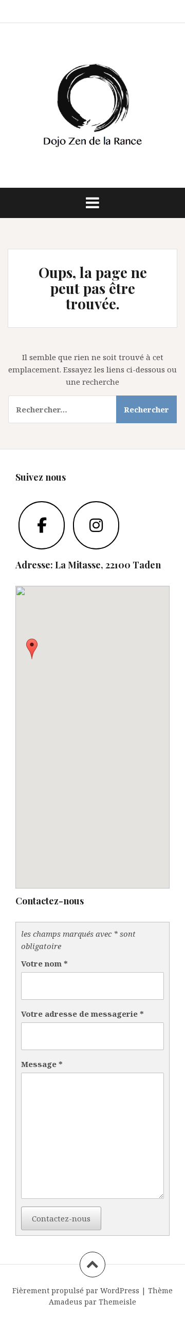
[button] (32, 649)
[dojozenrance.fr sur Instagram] (96, 525)
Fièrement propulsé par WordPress (75, 1290)
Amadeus (65, 1302)
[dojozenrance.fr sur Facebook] (41, 525)
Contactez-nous (61, 1218)
